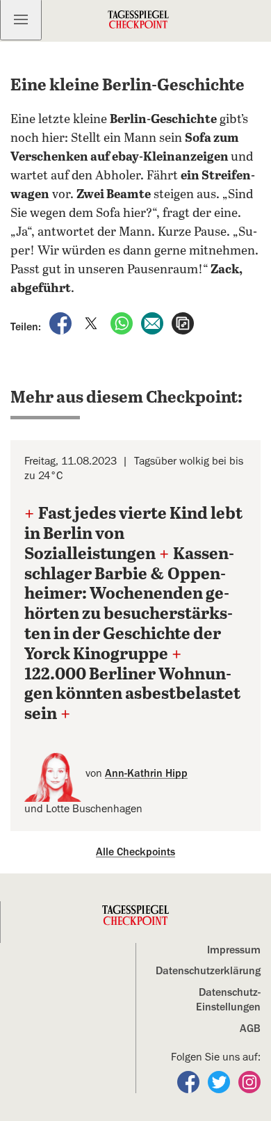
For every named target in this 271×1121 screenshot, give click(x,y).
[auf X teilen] (92, 322)
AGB (250, 1028)
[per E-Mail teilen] (153, 322)
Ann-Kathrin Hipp (146, 773)
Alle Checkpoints (135, 851)
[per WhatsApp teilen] (123, 322)
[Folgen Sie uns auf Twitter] (220, 1081)
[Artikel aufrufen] (183, 322)
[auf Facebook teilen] (61, 322)
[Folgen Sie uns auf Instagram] (249, 1081)
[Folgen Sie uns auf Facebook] (189, 1081)
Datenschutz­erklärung (208, 970)
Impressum (234, 949)
